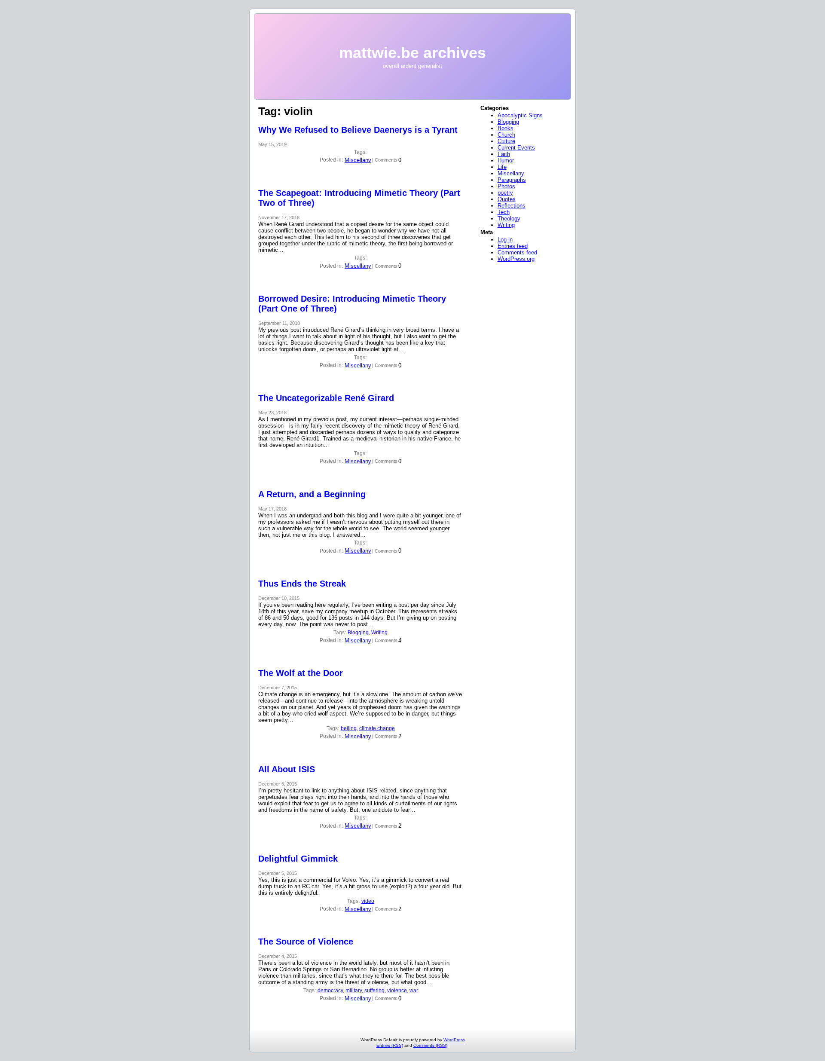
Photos (506, 186)
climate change (377, 728)
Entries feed (513, 246)
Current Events (516, 147)
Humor (506, 160)
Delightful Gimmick (298, 858)
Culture (506, 141)
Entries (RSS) (389, 1045)
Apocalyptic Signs (520, 115)
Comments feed (517, 252)
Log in (505, 239)
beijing (349, 728)
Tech (504, 212)
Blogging (358, 633)
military (353, 991)
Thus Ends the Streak (302, 583)
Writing (379, 633)
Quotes (507, 199)
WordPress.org (516, 259)
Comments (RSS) (430, 1045)
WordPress (454, 1039)
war (413, 991)
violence (397, 991)
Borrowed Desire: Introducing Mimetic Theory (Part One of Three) (352, 303)
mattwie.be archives (412, 52)
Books (505, 128)
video (367, 901)
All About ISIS (286, 769)
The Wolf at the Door (300, 673)
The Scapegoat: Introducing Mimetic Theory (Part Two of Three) (359, 198)
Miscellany (358, 160)
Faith (504, 154)
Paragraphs (512, 180)
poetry (505, 193)
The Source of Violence (305, 941)
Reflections (512, 205)
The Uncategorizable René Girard (326, 398)
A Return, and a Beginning (312, 494)
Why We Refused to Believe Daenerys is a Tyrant (358, 130)
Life (502, 167)
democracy (330, 991)
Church (506, 134)
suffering (374, 991)
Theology (509, 218)
